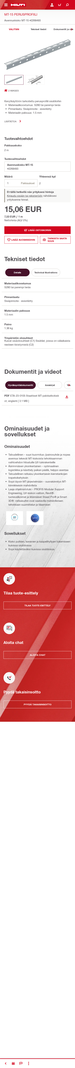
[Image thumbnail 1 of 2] (14, 80)
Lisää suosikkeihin (23, 239)
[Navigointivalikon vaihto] (6, 5)
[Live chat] (21, 1063)
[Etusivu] (18, 5)
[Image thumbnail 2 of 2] (35, 80)
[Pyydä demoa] (13, 1063)
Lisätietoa (10, 121)
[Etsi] (67, 5)
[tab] (14, 29)
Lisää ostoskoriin (39, 230)
